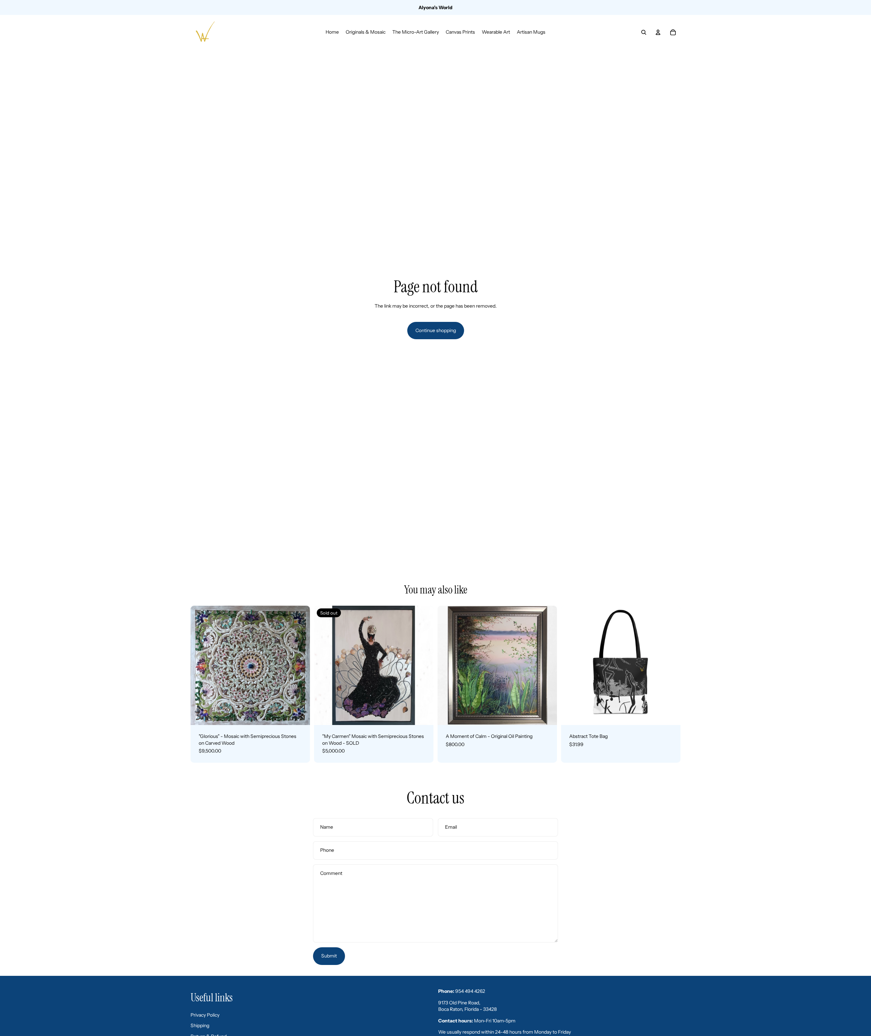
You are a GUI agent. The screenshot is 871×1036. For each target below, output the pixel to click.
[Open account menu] (658, 32)
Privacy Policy (205, 1015)
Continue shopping (435, 330)
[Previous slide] (201, 665)
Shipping (200, 1025)
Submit (329, 956)
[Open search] (643, 32)
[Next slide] (300, 665)
